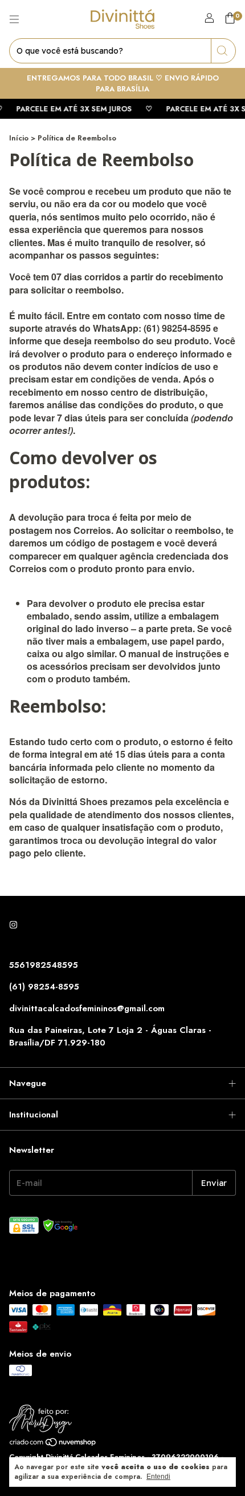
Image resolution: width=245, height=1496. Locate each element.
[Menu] (14, 19)
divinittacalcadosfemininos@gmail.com (87, 1008)
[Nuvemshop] (53, 1444)
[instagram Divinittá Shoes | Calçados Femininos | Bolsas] (13, 925)
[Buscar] (223, 50)
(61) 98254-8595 (44, 986)
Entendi (158, 1477)
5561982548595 (43, 965)
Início (18, 137)
